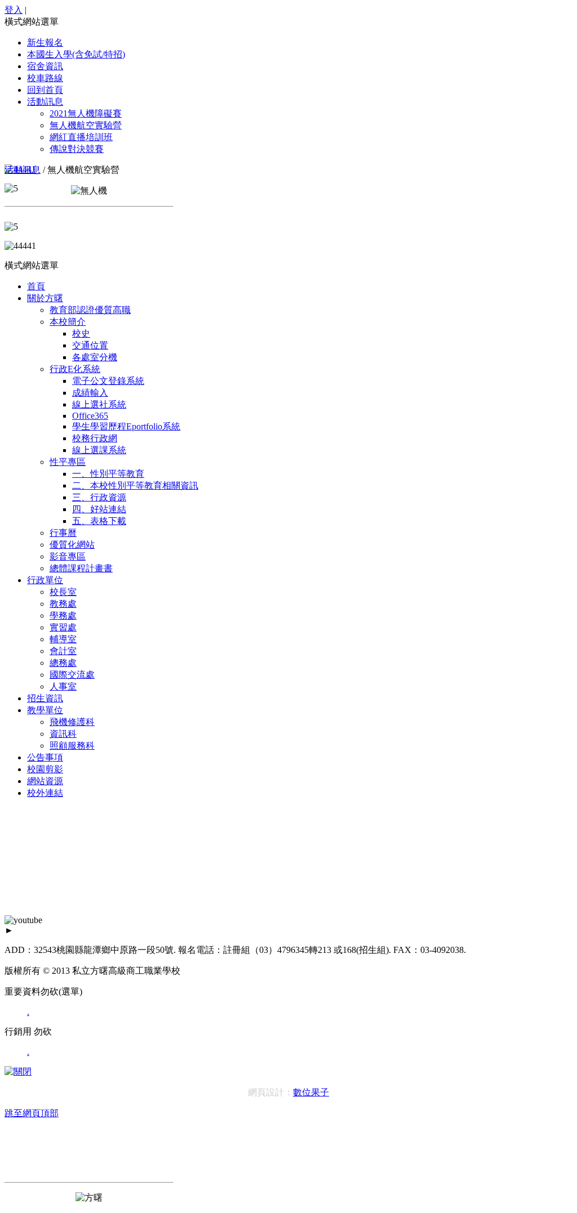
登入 (14, 10)
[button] (288, 22)
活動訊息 (23, 169)
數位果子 (311, 1092)
